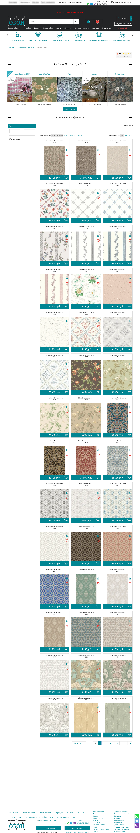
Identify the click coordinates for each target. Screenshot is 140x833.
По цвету (22, 817)
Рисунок (32, 817)
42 (122, 135)
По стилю (71, 813)
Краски (58, 28)
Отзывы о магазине (121, 827)
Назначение (13, 813)
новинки (72, 135)
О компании (118, 818)
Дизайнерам (119, 825)
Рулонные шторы (99, 825)
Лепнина (68, 28)
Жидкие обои (48, 28)
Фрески (36, 28)
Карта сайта (118, 823)
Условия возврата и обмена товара (121, 830)
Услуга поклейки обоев (123, 814)
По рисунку (59, 813)
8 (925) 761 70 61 (103, 4)
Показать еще (70, 109)
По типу (81, 813)
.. (121, 743)
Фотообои (27, 28)
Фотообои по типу (46, 817)
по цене (66, 135)
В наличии (15, 139)
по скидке (79, 135)
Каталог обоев (13, 28)
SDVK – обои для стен (17, 21)
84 (126, 135)
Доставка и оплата (82, 28)
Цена (11, 126)
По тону (12, 817)
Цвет (75, 817)
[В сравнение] (66, 150)
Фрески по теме (63, 817)
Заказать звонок (77, 828)
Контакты (95, 28)
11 (125, 743)
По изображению (28, 813)
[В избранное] (66, 154)
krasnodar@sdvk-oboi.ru (122, 2)
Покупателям (107, 28)
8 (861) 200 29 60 (103, 2)
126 (130, 135)
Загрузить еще (79, 743)
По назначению (45, 813)
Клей (95, 827)
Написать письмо (48, 828)
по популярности (57, 135)
